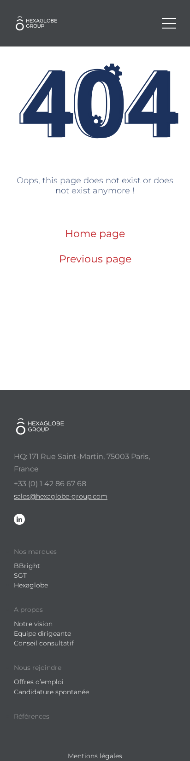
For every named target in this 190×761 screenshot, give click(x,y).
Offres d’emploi (39, 682)
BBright (27, 566)
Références (31, 716)
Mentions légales (95, 756)
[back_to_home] (39, 23)
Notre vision (33, 624)
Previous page (95, 259)
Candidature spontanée (51, 692)
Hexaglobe (31, 585)
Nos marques (35, 551)
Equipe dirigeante (42, 633)
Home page (95, 233)
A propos (28, 609)
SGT (20, 575)
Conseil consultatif (44, 643)
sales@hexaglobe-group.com (60, 496)
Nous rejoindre (37, 667)
